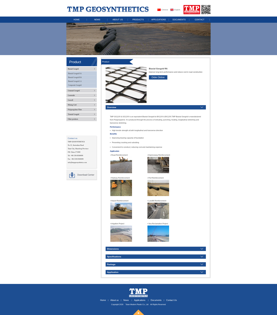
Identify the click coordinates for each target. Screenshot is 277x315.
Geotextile (71, 95)
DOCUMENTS (179, 19)
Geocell (70, 100)
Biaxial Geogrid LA (75, 81)
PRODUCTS (138, 19)
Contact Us (171, 300)
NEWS (97, 19)
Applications (139, 300)
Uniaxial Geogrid (74, 91)
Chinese (164, 10)
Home (103, 300)
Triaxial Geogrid (73, 114)
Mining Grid (72, 105)
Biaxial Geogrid (73, 69)
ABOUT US (118, 19)
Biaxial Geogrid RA (75, 77)
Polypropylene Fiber (75, 110)
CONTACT (199, 19)
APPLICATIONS (158, 19)
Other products (73, 119)
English (177, 10)
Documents (156, 300)
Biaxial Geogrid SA (75, 73)
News (126, 300)
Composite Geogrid (75, 85)
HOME (77, 19)
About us (114, 300)
